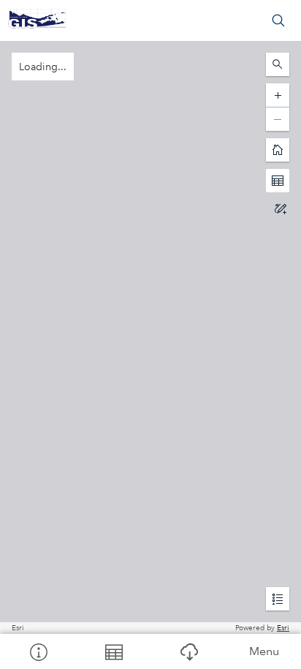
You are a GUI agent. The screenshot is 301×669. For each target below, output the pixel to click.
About (37, 651)
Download (188, 651)
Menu (264, 651)
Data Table (112, 651)
